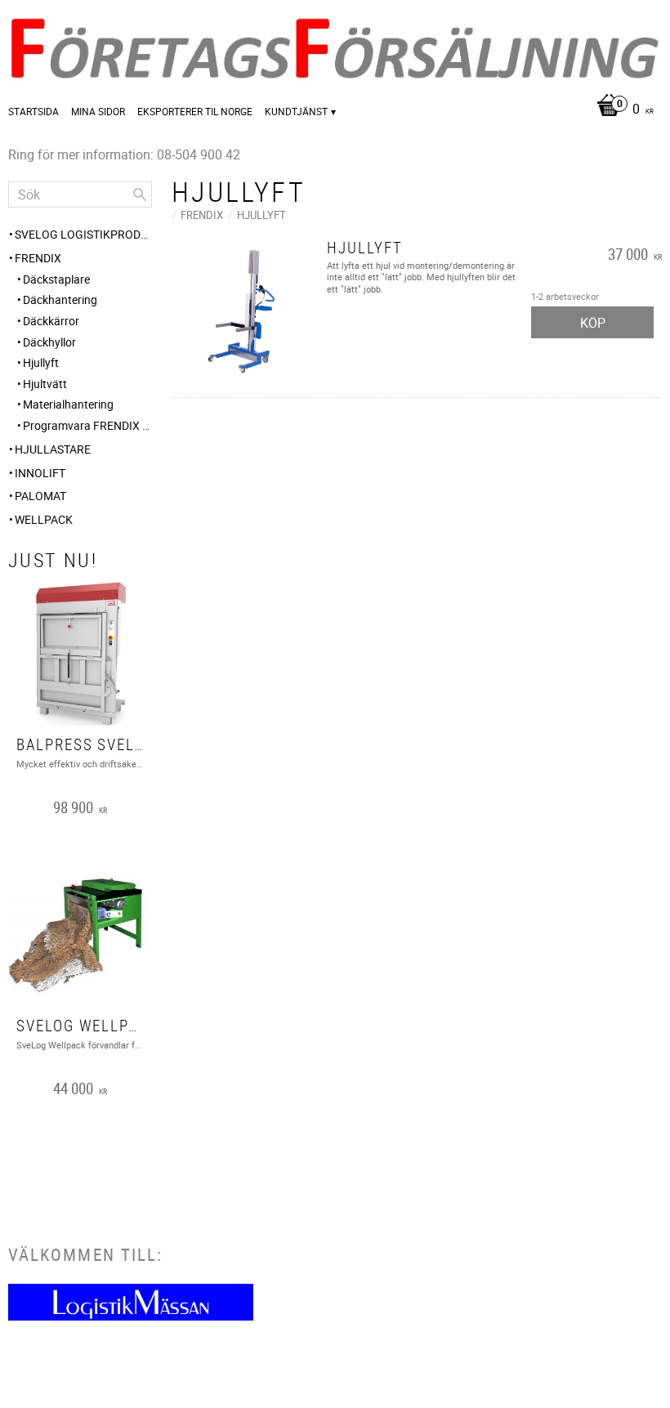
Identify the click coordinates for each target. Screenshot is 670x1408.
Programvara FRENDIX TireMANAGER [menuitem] (87, 425)
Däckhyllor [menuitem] (49, 342)
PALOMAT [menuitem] (40, 495)
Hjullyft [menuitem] (41, 362)
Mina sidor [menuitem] (98, 111)
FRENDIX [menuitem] (38, 258)
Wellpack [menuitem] (44, 519)
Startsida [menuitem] (33, 111)
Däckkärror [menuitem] (51, 321)
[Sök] (139, 194)
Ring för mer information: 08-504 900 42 (124, 154)
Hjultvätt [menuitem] (45, 383)
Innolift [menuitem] (40, 473)
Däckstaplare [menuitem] (56, 279)
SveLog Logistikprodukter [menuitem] (83, 234)
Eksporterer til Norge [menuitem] (194, 111)
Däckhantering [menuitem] (60, 299)
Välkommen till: (85, 1254)
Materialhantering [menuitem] (68, 404)
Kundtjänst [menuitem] (296, 111)
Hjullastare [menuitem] (53, 449)
